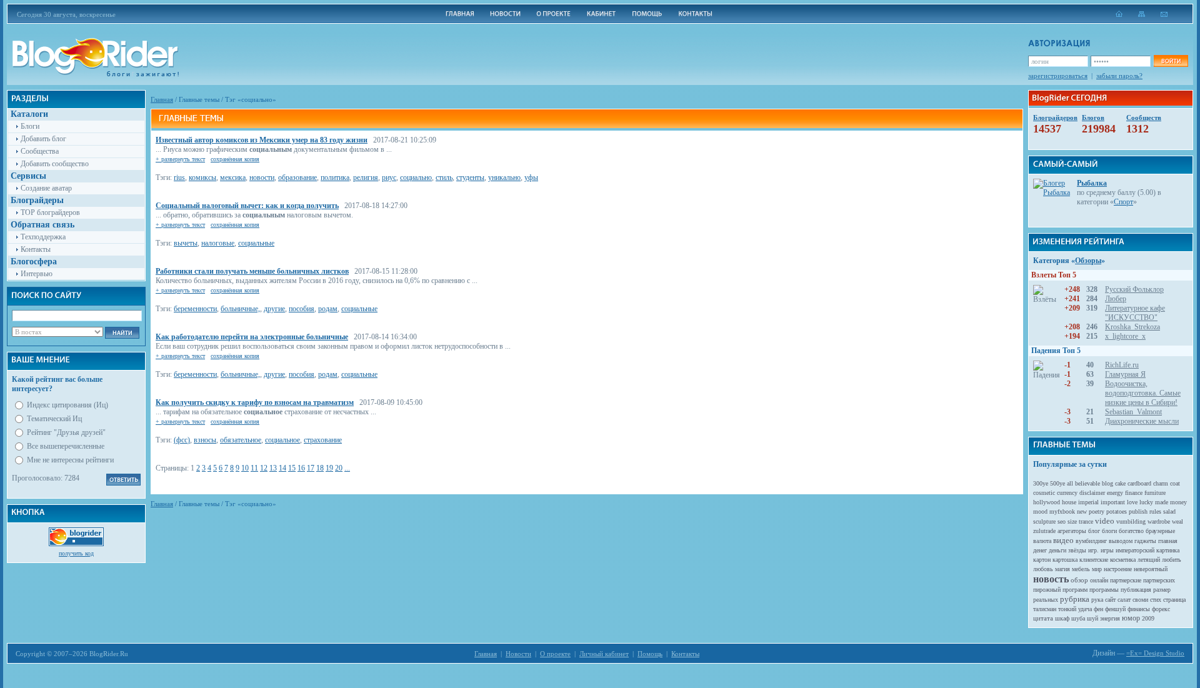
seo (1062, 521)
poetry (1096, 511)
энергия (1110, 618)
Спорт (1123, 201)
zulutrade (1044, 530)
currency (1067, 492)
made (1161, 502)
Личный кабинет (604, 653)
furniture (1155, 492)
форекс (1161, 609)
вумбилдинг (1091, 540)
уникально (504, 177)
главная (1168, 540)
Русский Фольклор (1134, 289)
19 (329, 468)
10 (245, 468)
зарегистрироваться (1058, 75)
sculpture (1044, 521)
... (347, 468)
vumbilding (1131, 521)
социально (416, 177)
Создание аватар (46, 188)
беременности (195, 308)
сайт (1110, 599)
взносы (205, 440)
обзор (1079, 580)
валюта (1042, 540)
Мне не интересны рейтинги (70, 460)
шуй (1092, 618)
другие (274, 308)
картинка (1167, 550)
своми (1140, 599)
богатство (1131, 530)
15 (292, 468)
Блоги (30, 126)
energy (1115, 492)
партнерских (1159, 580)
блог (1094, 530)
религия (365, 177)
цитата (1043, 618)
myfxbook (1062, 511)
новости (261, 177)
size (1072, 521)
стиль (444, 177)
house (1069, 502)
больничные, (240, 308)
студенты (470, 177)
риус (389, 177)
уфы (531, 177)
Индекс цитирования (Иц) (67, 405)
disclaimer (1092, 492)
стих (1155, 599)
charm (1160, 483)
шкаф (1062, 618)
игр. (1093, 550)
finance (1133, 492)
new (1082, 511)
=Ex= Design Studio (1155, 653)
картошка (1065, 559)
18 (320, 468)
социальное (282, 440)
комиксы (202, 177)
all (1070, 483)
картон (1042, 559)
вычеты (186, 243)
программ (1075, 589)
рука (1097, 599)
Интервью (36, 273)
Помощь (650, 653)
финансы (1139, 609)
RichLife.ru (1122, 365)
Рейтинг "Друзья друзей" (66, 432)
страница (1174, 599)
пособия (301, 308)
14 (282, 468)
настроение (1118, 569)
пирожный (1047, 589)
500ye (1057, 483)
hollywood (1046, 502)
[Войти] (1170, 61)
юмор (1131, 618)
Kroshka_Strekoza (1132, 326)
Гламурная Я (1125, 374)
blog (1107, 483)
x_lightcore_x (1125, 336)
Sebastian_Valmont (1133, 411)
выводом (1120, 540)
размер (1162, 589)
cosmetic (1044, 492)
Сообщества (40, 151)
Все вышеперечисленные (65, 446)
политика (335, 177)
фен (1098, 609)
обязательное (240, 440)
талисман (1044, 609)
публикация (1136, 589)
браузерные (1160, 530)
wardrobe (1159, 521)
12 (264, 468)
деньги (1057, 550)
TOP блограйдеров (50, 212)
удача (1085, 609)
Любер (1115, 298)
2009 (1148, 618)
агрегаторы (1072, 530)
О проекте (555, 653)
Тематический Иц (54, 418)
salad (1169, 511)
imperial (1088, 502)
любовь (1043, 569)
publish (1138, 511)
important (1113, 502)
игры (1107, 550)
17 (310, 468)
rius (179, 177)
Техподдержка (43, 236)
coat (1175, 483)
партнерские (1125, 580)
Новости (518, 653)
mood (1040, 511)
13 (273, 468)
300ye (1040, 483)
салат (1124, 599)
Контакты (36, 249)
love (1132, 502)
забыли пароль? (1119, 75)
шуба (1078, 618)
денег (1040, 550)
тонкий (1067, 609)
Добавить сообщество (55, 163)
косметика (1123, 559)
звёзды (1077, 550)
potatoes (1116, 511)
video (1104, 521)
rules (1155, 511)
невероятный (1151, 569)
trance (1086, 521)
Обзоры (1088, 260)
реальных (1045, 599)
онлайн (1099, 580)
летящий (1149, 559)
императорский (1135, 550)
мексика (233, 177)
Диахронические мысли (1142, 421)
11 (254, 468)
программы (1104, 589)
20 (338, 468)
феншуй (1115, 609)
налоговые (217, 243)
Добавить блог (43, 138)
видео (1063, 540)
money (1178, 502)
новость (1051, 579)
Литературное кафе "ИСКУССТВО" (1135, 313)
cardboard (1139, 483)
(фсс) (182, 440)
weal (1177, 521)
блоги (1109, 530)
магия (1062, 569)
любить (1171, 559)
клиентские (1093, 559)
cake (1120, 483)
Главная (162, 99)
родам (328, 308)
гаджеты (1145, 540)
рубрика (1074, 599)
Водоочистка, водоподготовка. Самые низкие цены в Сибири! (1143, 393)
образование (297, 177)
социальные (256, 243)
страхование (323, 440)
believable (1087, 483)
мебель (1081, 569)
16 (301, 468)
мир (1097, 569)
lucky (1146, 502)
